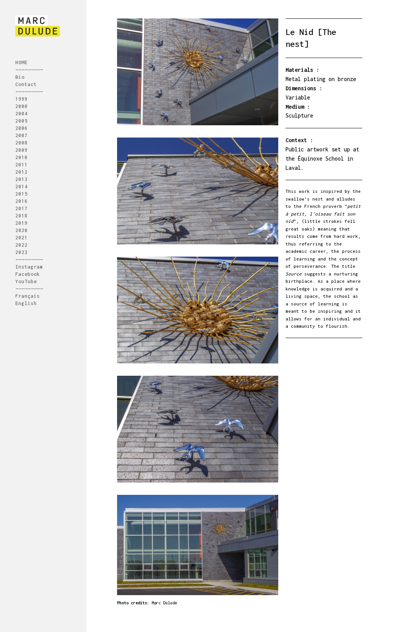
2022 (21, 245)
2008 (21, 143)
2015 (21, 194)
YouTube (26, 281)
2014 (21, 186)
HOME (21, 62)
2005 (21, 121)
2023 (21, 252)
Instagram (29, 267)
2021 (21, 238)
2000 (21, 106)
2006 (21, 128)
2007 (21, 135)
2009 (21, 150)
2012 (21, 172)
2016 (21, 201)
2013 (21, 179)
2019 (21, 223)
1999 (21, 99)
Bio (20, 77)
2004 (21, 113)
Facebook (27, 274)
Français (27, 296)
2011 (21, 165)
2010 (21, 157)
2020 (21, 230)
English (26, 303)
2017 (21, 208)
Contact (26, 84)
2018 (21, 216)
